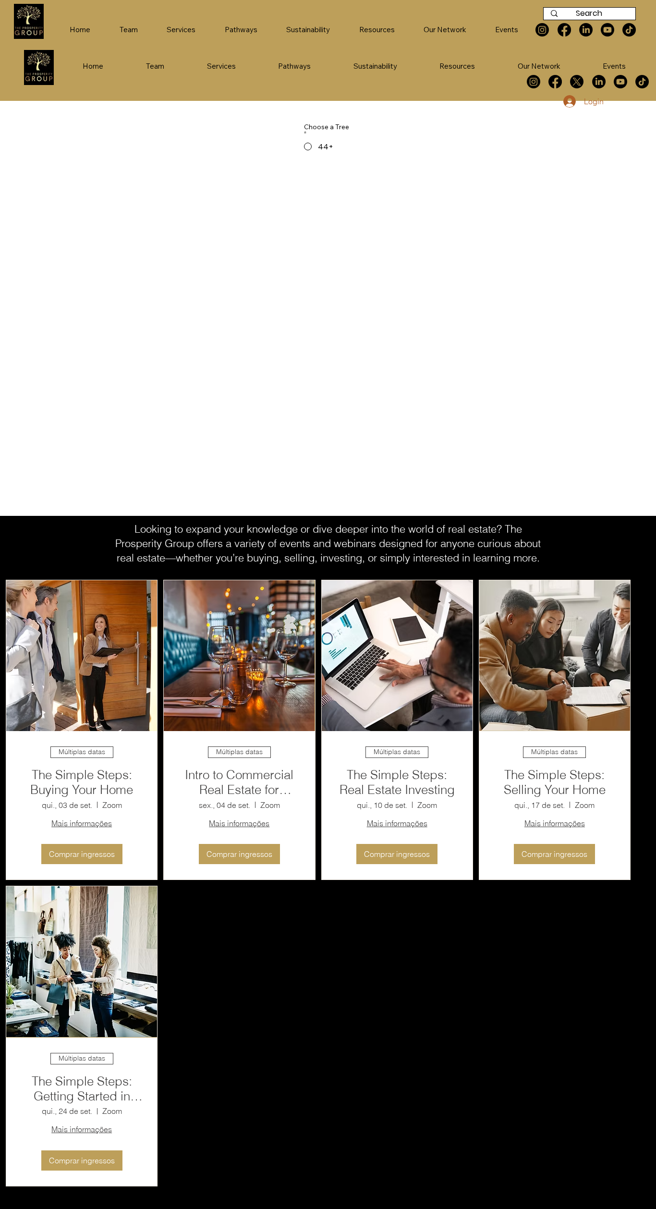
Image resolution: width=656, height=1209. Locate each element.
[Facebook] (555, 81)
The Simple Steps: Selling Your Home (555, 782)
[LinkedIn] (599, 81)
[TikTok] (642, 81)
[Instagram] (533, 81)
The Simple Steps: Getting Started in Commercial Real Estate (82, 1089)
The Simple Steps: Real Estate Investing (397, 782)
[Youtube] (620, 81)
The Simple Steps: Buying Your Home (81, 782)
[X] (576, 81)
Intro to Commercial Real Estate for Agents (239, 782)
